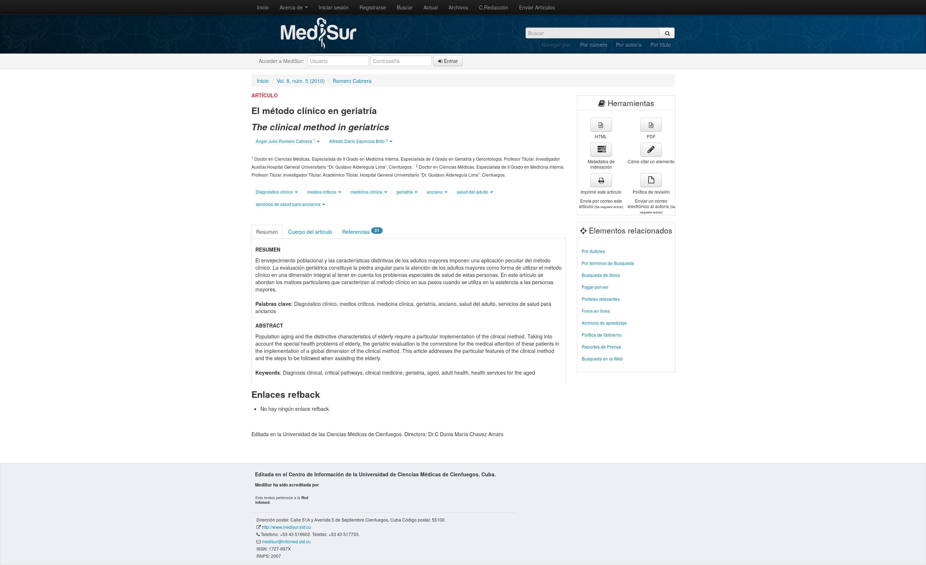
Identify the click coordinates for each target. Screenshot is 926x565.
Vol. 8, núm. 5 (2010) (301, 80)
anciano (435, 192)
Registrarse (373, 7)
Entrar (450, 60)
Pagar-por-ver (595, 287)
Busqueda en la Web (602, 358)
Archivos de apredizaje (604, 323)
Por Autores (593, 251)
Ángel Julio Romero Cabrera (285, 141)
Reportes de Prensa (601, 346)
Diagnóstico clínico (275, 192)
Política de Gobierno (602, 335)
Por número (593, 44)
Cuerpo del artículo (310, 231)
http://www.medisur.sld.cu (286, 527)
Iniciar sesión (334, 7)
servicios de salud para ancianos (289, 204)
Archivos (458, 7)
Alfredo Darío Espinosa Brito (358, 141)
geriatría (405, 192)
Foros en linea (596, 311)
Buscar (405, 7)
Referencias (360, 231)
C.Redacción (493, 7)
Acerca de (292, 7)
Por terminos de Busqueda (608, 263)
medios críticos (322, 192)
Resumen (267, 231)
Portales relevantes (601, 299)
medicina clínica (367, 192)
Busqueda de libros (601, 275)
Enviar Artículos (537, 7)
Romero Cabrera (352, 80)
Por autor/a (629, 44)
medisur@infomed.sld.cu (286, 541)
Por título (660, 44)
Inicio (263, 7)
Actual (431, 7)
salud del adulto (473, 192)
